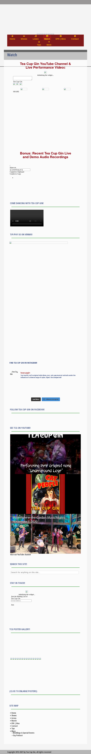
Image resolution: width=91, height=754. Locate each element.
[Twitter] (40, 23)
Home (13, 713)
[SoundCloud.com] (46, 23)
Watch (14, 720)
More (13, 731)
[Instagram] (42, 23)
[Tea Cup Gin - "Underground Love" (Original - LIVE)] (45, 454)
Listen (13, 718)
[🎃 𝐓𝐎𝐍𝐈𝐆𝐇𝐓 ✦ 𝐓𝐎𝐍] (19, 395)
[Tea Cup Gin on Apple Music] (53, 23)
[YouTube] (44, 23)
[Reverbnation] (51, 23)
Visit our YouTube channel (20, 554)
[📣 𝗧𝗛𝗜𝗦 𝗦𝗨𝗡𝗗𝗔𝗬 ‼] (71, 395)
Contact (14, 726)
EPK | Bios (15, 723)
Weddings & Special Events (23, 732)
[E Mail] (49, 23)
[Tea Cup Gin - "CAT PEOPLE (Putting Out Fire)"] (45, 494)
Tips (13, 728)
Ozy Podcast (18, 735)
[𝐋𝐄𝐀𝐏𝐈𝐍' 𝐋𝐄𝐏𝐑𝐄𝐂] (19, 392)
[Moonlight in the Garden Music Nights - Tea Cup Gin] (45, 534)
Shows (14, 715)
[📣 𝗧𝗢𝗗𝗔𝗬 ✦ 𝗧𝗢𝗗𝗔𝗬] (54, 395)
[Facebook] (38, 23)
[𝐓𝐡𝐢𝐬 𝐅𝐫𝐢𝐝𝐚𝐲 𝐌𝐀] (19, 389)
